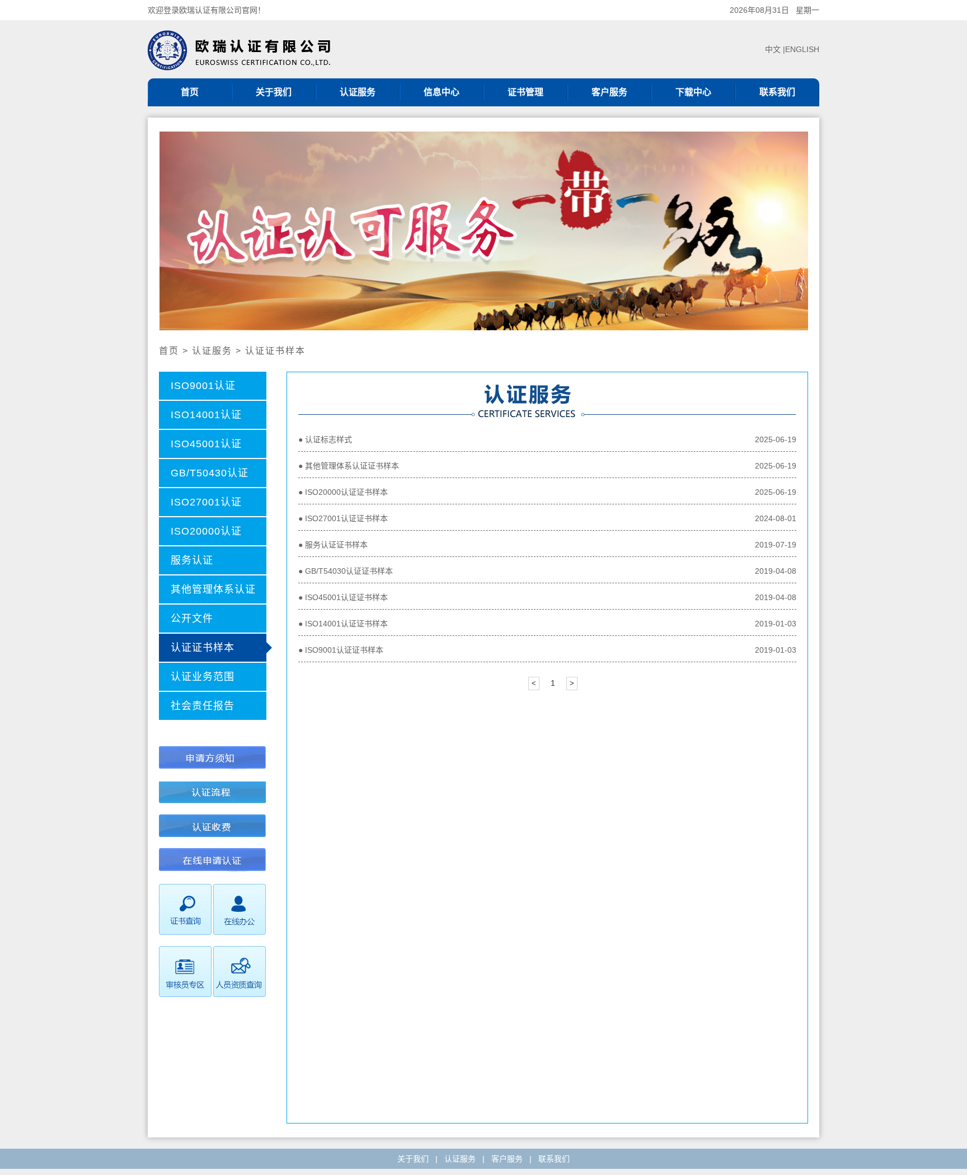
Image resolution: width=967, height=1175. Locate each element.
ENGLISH (802, 49)
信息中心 (441, 92)
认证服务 (357, 92)
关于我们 (274, 92)
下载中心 (693, 92)
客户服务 (609, 92)
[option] (483, 231)
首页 (190, 92)
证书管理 (525, 92)
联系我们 (777, 92)
